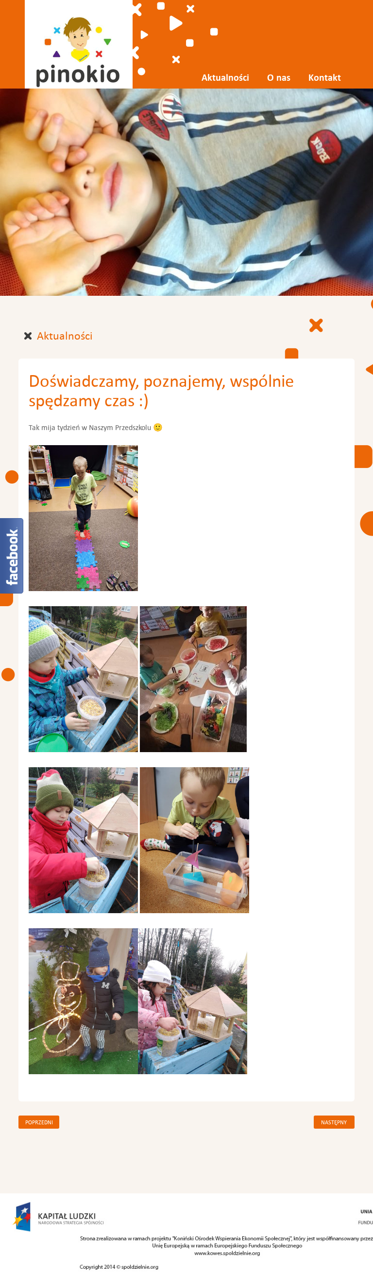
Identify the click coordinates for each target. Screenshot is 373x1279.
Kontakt (324, 78)
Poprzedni (39, 1122)
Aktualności (225, 78)
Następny (334, 1122)
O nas (278, 78)
